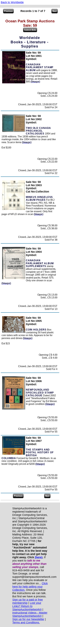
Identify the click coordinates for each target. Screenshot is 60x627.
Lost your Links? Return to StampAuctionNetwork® (27, 606)
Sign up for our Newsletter (28, 619)
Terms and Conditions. (26, 622)
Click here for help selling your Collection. (30, 586)
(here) (38, 557)
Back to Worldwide (12, 2)
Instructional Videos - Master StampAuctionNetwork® (29, 614)
